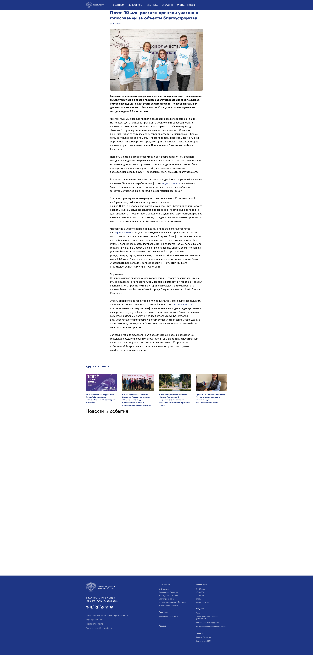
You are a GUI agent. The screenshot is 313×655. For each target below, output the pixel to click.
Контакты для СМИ (203, 641)
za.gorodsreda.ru (171, 183)
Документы (167, 5)
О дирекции (118, 5)
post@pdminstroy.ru (94, 624)
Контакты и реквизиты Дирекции (172, 602)
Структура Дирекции (167, 599)
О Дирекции (164, 589)
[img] (92, 607)
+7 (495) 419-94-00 (94, 619)
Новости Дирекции (203, 637)
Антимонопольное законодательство (211, 626)
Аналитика (152, 5)
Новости (191, 5)
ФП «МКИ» (200, 596)
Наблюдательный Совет (169, 596)
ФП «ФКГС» (200, 592)
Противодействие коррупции (207, 622)
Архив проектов (202, 602)
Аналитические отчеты (168, 616)
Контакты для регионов (168, 605)
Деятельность (135, 5)
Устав (198, 613)
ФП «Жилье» (201, 589)
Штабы (198, 599)
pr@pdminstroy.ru (104, 628)
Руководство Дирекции (168, 592)
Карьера (180, 5)
